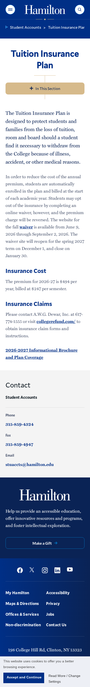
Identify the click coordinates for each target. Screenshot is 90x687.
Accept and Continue (24, 677)
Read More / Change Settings (64, 678)
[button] (10, 10)
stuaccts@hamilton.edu (30, 464)
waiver (26, 227)
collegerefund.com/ (56, 321)
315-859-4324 (20, 424)
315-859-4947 (19, 444)
